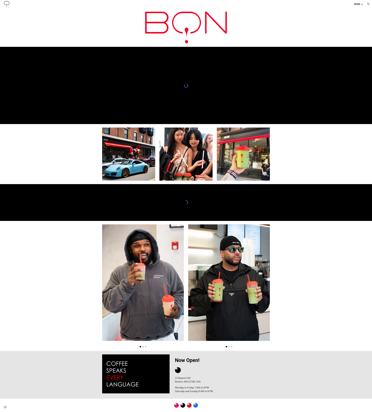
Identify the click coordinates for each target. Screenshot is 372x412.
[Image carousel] (143, 285)
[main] (222, 360)
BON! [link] (357, 4)
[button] (368, 4)
